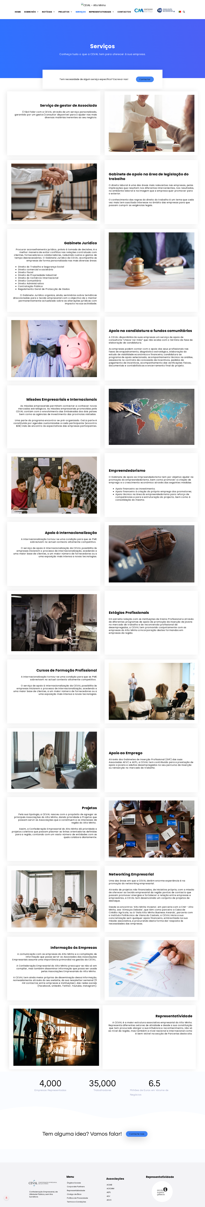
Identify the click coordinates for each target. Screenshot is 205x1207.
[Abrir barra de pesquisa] (184, 12)
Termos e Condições (76, 1201)
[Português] (179, 12)
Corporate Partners (76, 1186)
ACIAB (109, 1184)
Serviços (81, 11)
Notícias (47, 11)
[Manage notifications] (6, 1198)
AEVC (109, 1200)
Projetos (63, 11)
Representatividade (100, 11)
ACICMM (110, 1188)
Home (18, 11)
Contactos (124, 11)
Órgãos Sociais (74, 1182)
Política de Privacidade (77, 1198)
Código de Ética (74, 1194)
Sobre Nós (30, 11)
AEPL (109, 1192)
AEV (108, 1196)
